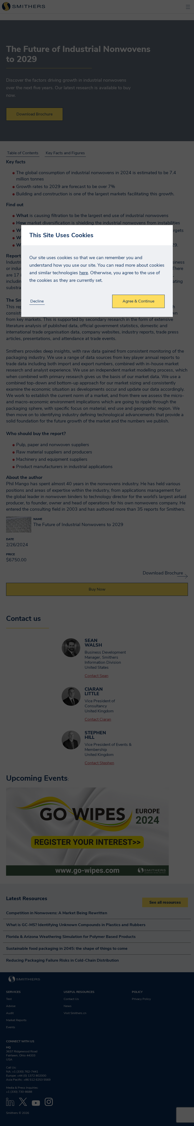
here (83, 273)
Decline (37, 301)
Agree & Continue (138, 301)
